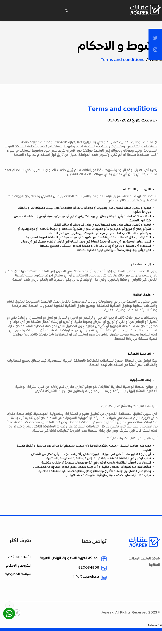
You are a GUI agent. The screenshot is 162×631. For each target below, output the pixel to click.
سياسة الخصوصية (18, 574)
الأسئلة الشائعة (19, 557)
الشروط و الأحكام (18, 566)
